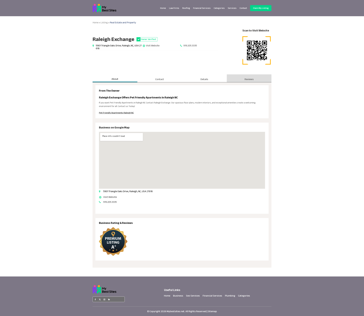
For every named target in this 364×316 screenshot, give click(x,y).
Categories (219, 8)
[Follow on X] (100, 299)
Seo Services (193, 296)
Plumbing (230, 296)
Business (178, 296)
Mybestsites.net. (176, 311)
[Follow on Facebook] (95, 299)
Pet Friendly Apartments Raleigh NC (116, 113)
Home (163, 8)
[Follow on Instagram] (104, 299)
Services (232, 8)
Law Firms (174, 8)
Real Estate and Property (123, 22)
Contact (243, 8)
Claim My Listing (261, 8)
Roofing (186, 8)
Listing (104, 22)
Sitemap (212, 311)
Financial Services (202, 8)
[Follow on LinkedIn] (109, 299)
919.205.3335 (190, 45)
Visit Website (153, 45)
